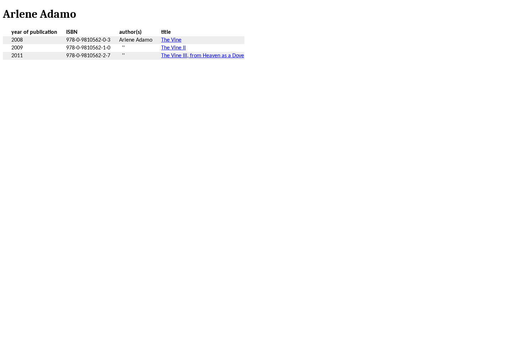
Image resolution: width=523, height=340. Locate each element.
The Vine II (173, 48)
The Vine (171, 40)
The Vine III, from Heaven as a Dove (202, 56)
